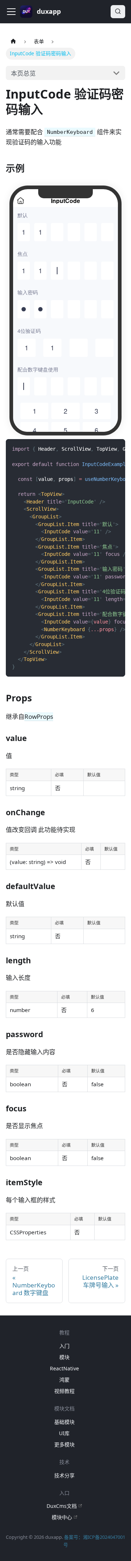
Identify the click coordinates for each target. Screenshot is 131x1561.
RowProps (38, 716)
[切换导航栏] (11, 11)
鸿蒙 (64, 1379)
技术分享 (64, 1475)
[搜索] (118, 11)
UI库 (64, 1433)
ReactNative (64, 1368)
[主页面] (13, 42)
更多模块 (64, 1444)
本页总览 (23, 73)
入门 (64, 1345)
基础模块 (64, 1421)
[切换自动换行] (101, 448)
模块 (64, 1357)
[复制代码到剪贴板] (116, 448)
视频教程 (64, 1390)
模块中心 (62, 1517)
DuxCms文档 (62, 1505)
